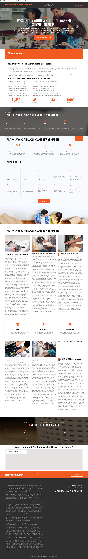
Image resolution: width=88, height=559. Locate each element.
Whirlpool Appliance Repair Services (19, 5)
